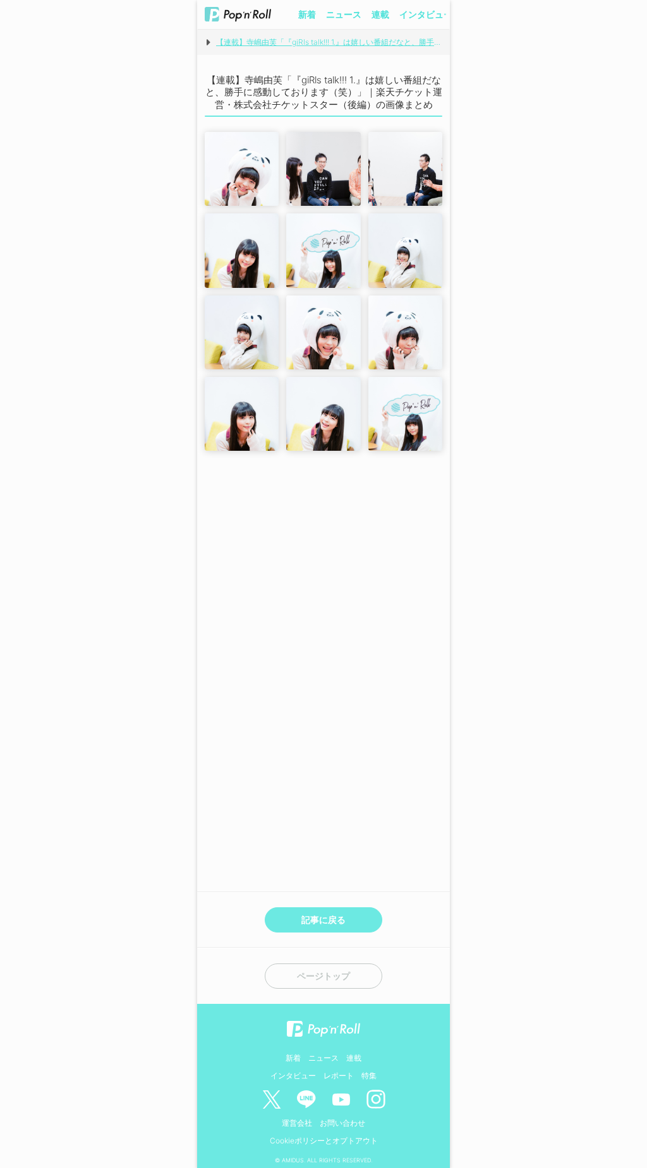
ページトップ (323, 976)
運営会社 (297, 1123)
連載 (380, 14)
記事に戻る (323, 919)
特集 (369, 1075)
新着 (307, 14)
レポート (339, 1075)
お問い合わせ (342, 1123)
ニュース (343, 14)
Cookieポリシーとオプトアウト (324, 1140)
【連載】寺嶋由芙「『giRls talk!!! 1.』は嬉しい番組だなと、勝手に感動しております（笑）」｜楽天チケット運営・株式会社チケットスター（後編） (329, 42)
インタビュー (425, 14)
